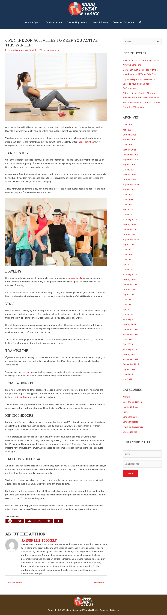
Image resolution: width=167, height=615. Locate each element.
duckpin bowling (76, 278)
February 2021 (130, 319)
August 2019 (129, 369)
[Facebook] (10, 521)
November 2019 (130, 359)
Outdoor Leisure (131, 417)
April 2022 (128, 264)
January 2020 (129, 354)
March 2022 (129, 269)
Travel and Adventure (133, 427)
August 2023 (129, 189)
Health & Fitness (131, 407)
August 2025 (129, 139)
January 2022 (129, 279)
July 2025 (127, 144)
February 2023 (130, 219)
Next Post (100, 582)
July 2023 (127, 194)
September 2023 (131, 184)
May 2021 (127, 304)
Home (126, 412)
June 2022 (128, 254)
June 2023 (128, 199)
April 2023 (128, 209)
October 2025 (129, 134)
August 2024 (129, 164)
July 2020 (127, 339)
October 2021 (129, 289)
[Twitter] (19, 521)
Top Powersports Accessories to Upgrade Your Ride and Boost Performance (139, 84)
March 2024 (129, 169)
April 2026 (128, 129)
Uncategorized (53, 50)
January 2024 (129, 174)
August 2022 (129, 244)
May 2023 (127, 204)
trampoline (27, 372)
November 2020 (130, 334)
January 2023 (129, 224)
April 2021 (128, 309)
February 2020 (130, 349)
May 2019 (127, 379)
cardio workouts (21, 397)
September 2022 (131, 239)
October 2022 (129, 234)
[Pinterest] (48, 521)
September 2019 (131, 364)
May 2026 (127, 124)
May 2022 (127, 259)
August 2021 (129, 294)
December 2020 (130, 329)
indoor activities (85, 142)
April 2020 (128, 344)
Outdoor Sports (130, 422)
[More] (58, 521)
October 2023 (129, 179)
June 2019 (128, 374)
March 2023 (129, 214)
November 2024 (130, 154)
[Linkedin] (39, 521)
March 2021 (129, 314)
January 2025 (129, 149)
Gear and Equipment (132, 402)
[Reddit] (29, 521)
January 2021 (129, 324)
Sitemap (115, 610)
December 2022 (130, 229)
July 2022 (127, 249)
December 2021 (130, 284)
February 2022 (130, 274)
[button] (140, 22)
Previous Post (13, 582)
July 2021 (127, 299)
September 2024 (131, 159)
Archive (126, 397)
